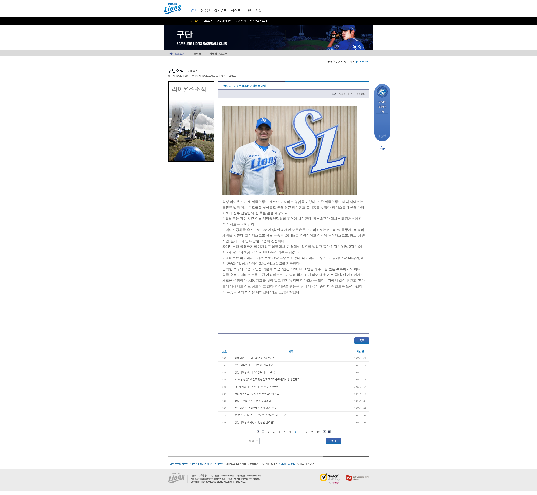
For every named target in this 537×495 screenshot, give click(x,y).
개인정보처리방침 (179, 464)
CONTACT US (256, 464)
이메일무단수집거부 (235, 464)
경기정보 (220, 10)
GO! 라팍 (241, 20)
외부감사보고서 (218, 53)
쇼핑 (258, 10)
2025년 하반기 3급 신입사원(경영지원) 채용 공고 (260, 415)
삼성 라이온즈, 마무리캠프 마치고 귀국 (255, 372)
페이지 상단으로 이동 (382, 148)
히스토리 (208, 20)
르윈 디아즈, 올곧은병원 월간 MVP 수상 (255, 408)
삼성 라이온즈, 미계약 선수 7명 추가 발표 (256, 358)
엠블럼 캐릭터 (224, 20)
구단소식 (194, 20)
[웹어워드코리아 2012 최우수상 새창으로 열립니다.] (357, 474)
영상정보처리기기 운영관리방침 (206, 464)
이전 (263, 431)
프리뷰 (197, 53)
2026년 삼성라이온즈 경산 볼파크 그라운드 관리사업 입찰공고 (267, 379)
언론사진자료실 (287, 464)
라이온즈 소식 (177, 53)
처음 (258, 431)
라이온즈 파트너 (258, 20)
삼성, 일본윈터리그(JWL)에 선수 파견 (254, 365)
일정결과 (382, 106)
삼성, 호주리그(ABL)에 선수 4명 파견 (254, 400)
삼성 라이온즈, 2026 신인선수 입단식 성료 (257, 393)
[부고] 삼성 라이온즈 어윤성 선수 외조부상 (257, 386)
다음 (324, 431)
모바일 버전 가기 (306, 464)
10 (318, 431)
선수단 (205, 10)
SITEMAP (271, 464)
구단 (193, 10)
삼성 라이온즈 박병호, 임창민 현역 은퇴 (255, 422)
